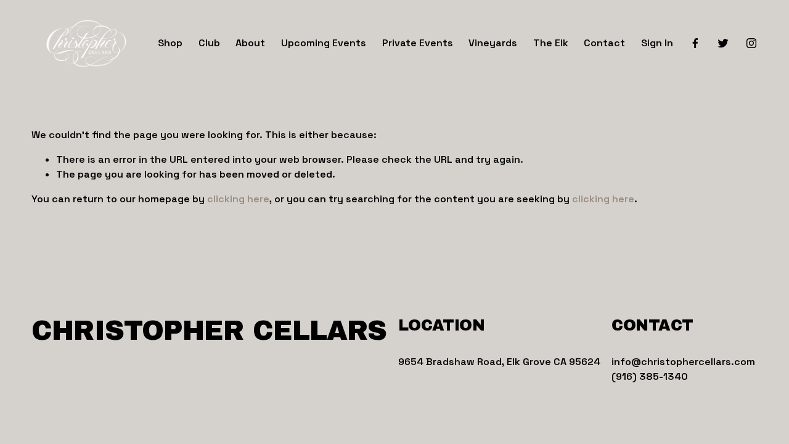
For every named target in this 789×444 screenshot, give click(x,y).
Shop (170, 42)
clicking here (238, 198)
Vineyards (492, 42)
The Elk (550, 42)
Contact (604, 42)
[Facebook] (695, 43)
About (250, 42)
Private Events (417, 42)
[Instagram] (751, 43)
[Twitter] (723, 43)
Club (209, 42)
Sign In (657, 42)
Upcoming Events (323, 42)
